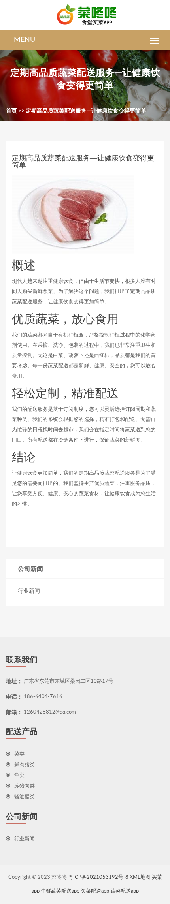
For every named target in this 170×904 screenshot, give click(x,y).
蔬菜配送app (124, 891)
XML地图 (140, 877)
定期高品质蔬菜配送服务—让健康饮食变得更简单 (86, 111)
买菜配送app (95, 891)
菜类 (19, 754)
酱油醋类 (24, 796)
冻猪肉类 (24, 786)
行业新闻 (29, 591)
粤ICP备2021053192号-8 (98, 877)
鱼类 (19, 775)
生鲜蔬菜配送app (60, 891)
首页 (11, 111)
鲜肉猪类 (24, 764)
